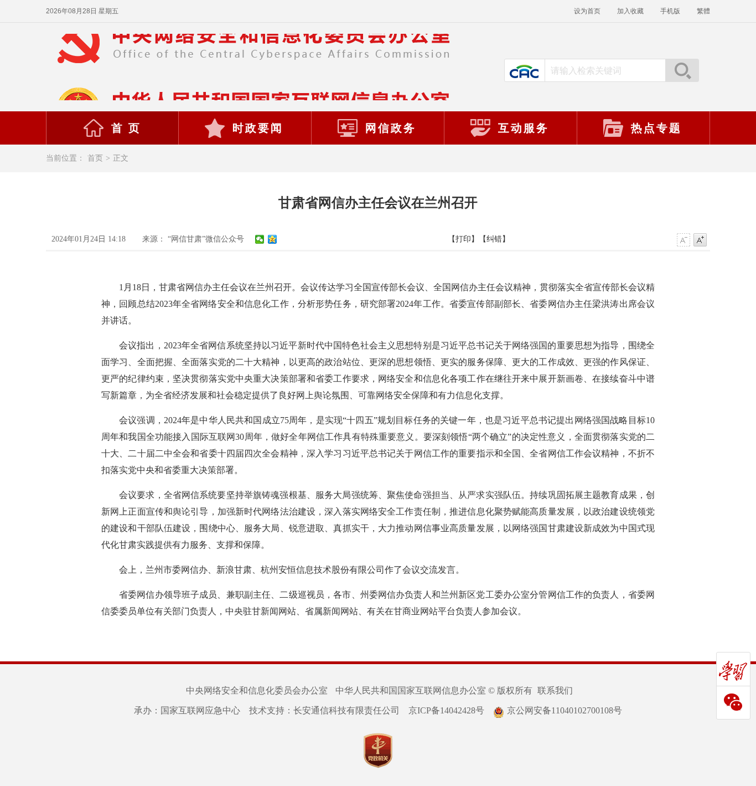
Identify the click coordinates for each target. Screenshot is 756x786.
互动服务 (523, 128)
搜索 (681, 70)
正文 (120, 158)
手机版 (670, 11)
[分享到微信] (260, 239)
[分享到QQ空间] (272, 239)
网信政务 (390, 128)
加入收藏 (630, 11)
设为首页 (587, 11)
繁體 (703, 11)
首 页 (126, 128)
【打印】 (463, 239)
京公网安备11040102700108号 (564, 710)
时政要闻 (257, 128)
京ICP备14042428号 (446, 710)
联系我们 (555, 690)
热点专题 (656, 128)
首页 (95, 158)
